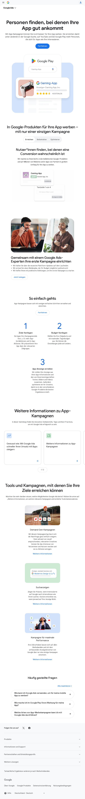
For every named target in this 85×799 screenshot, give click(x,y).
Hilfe (9, 793)
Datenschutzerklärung (42, 786)
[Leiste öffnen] (3, 2)
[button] (42, 694)
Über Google (9, 786)
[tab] (29, 139)
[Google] (8, 779)
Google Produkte (24, 786)
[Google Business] (8, 2)
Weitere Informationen (42, 554)
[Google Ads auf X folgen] (23, 728)
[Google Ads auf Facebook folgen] (29, 728)
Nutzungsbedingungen (62, 786)
